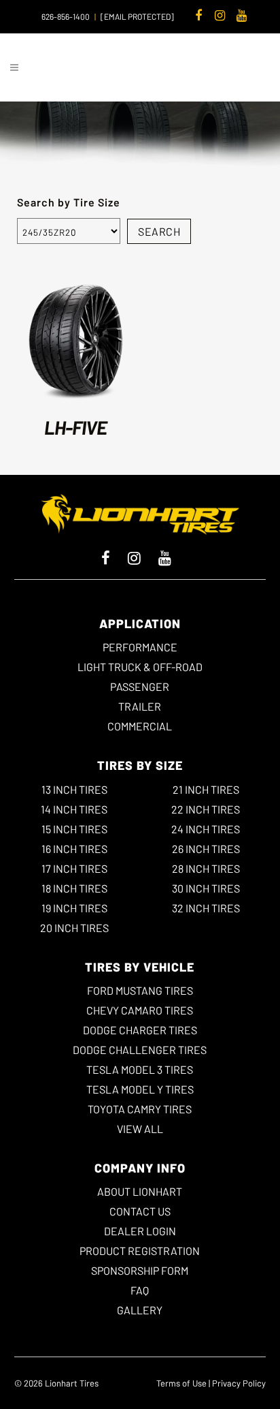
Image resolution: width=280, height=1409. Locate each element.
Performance (140, 646)
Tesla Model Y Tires (140, 1089)
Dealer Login (140, 1230)
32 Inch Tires (206, 907)
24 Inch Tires (205, 828)
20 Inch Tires (74, 927)
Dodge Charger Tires (140, 1029)
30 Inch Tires (206, 888)
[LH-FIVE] (76, 340)
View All (140, 1128)
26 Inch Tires (206, 848)
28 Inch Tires (206, 868)
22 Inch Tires (205, 809)
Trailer (139, 706)
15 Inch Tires (74, 828)
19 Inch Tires (74, 907)
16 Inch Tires (74, 848)
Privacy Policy (239, 1383)
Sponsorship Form (139, 1270)
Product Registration (140, 1250)
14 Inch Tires (74, 809)
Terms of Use (181, 1383)
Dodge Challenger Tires (140, 1049)
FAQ (139, 1290)
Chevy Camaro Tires (139, 1010)
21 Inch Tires (206, 789)
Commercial (139, 725)
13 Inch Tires (74, 789)
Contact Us (140, 1211)
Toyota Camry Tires (140, 1108)
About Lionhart (139, 1191)
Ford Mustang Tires (140, 990)
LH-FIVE (75, 427)
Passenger (139, 686)
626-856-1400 (65, 16)
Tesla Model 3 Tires (139, 1069)
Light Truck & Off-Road (140, 666)
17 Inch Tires (74, 868)
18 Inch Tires (74, 888)
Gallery (139, 1309)
